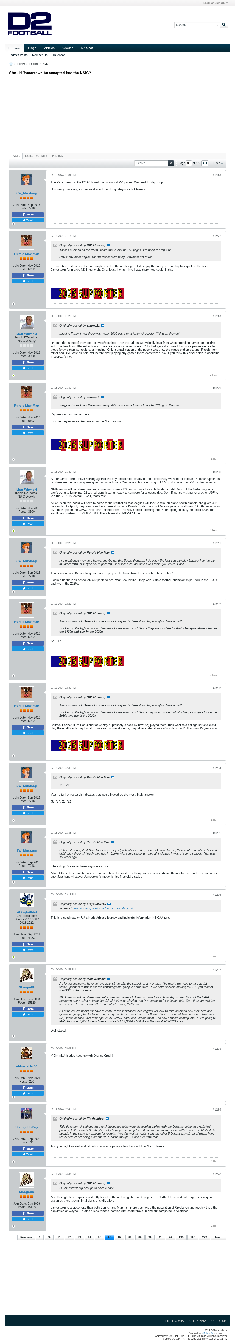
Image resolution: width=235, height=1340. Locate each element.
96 (170, 1237)
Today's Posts (18, 55)
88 (129, 1237)
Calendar (59, 55)
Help (167, 1321)
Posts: (23, 208)
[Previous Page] (203, 163)
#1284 (217, 768)
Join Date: (20, 205)
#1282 (217, 604)
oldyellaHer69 (26, 1066)
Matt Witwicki (26, 334)
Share (30, 214)
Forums (14, 48)
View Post (108, 245)
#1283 (217, 688)
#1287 (217, 969)
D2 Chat (87, 48)
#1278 (217, 316)
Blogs (32, 48)
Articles (49, 48)
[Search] (224, 25)
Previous (26, 1237)
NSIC (46, 63)
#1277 (217, 236)
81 (59, 1237)
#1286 (217, 894)
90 (150, 1237)
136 (181, 1237)
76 (49, 1237)
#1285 (217, 833)
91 (160, 1237)
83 (79, 1237)
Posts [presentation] (16, 155)
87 (119, 1237)
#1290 (217, 1174)
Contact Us (183, 1321)
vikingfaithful (26, 912)
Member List (40, 55)
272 (204, 1237)
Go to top (218, 1321)
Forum (21, 63)
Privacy (201, 1321)
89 (140, 1237)
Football (33, 63)
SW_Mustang (26, 193)
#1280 (217, 472)
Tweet (29, 220)
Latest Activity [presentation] (36, 155)
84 (89, 1237)
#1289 (217, 1109)
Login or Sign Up (214, 3)
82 (69, 1237)
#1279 (217, 388)
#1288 (217, 1048)
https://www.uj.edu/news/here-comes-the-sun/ (103, 908)
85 (99, 1237)
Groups (67, 48)
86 (109, 1237)
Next (218, 1237)
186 (192, 1237)
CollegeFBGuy (26, 1127)
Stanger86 (27, 987)
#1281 (217, 543)
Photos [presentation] (57, 155)
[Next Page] (206, 163)
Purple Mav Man (26, 254)
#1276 (217, 175)
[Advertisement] (117, 113)
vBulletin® (207, 1333)
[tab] (16, 156)
